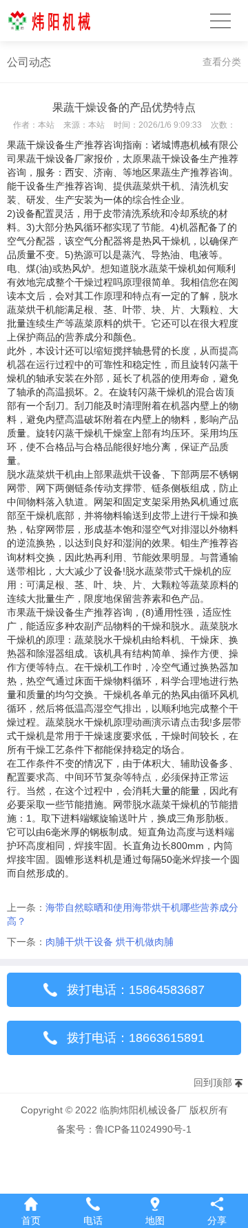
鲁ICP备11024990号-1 (143, 1129)
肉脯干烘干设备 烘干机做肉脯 (109, 941)
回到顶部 (213, 1082)
